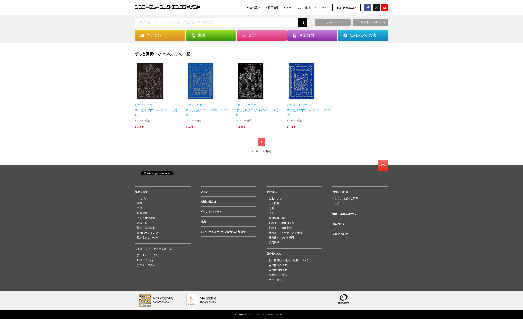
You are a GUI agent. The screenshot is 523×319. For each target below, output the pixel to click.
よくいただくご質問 (346, 198)
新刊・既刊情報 (146, 227)
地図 (271, 208)
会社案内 (255, 7)
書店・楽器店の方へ (346, 7)
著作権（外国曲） (279, 265)
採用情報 (273, 7)
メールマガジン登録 (298, 7)
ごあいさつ (275, 198)
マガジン (142, 198)
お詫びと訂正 (340, 224)
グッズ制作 (275, 279)
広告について (340, 234)
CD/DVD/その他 (146, 218)
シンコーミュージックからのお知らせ (223, 231)
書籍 (139, 203)
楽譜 (139, 208)
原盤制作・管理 (278, 275)
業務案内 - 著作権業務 (282, 222)
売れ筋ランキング (147, 232)
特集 (203, 221)
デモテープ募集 (146, 265)
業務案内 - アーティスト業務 (286, 232)
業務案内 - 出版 (278, 218)
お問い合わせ (340, 191)
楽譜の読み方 (209, 201)
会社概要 (274, 203)
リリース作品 (145, 260)
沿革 (271, 213)
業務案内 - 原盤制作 (280, 227)
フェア (205, 191)
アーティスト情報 (147, 255)
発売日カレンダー (147, 237)
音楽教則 (142, 213)
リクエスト (341, 203)
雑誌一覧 (142, 222)
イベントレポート (211, 211)
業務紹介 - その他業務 (282, 237)
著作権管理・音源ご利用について (288, 260)
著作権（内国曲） (279, 270)
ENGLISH (320, 7)
